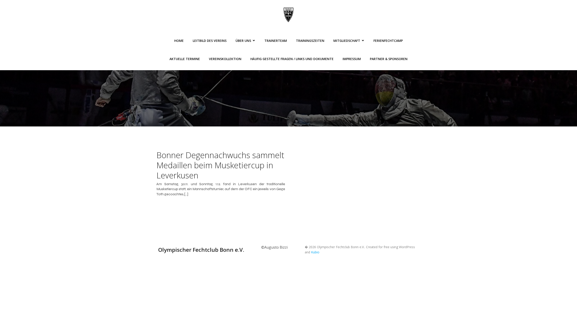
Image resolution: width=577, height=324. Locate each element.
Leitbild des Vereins (210, 40)
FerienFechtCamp (388, 40)
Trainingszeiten (310, 40)
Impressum (352, 59)
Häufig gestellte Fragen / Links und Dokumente (292, 59)
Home (179, 40)
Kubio (315, 252)
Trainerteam (275, 40)
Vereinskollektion (225, 59)
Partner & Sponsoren (389, 59)
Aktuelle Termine (184, 59)
